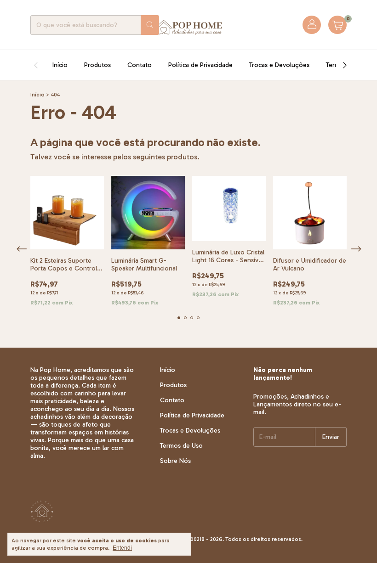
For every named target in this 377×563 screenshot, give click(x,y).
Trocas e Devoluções (279, 65)
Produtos (97, 65)
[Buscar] (150, 25)
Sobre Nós (175, 461)
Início (60, 65)
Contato (139, 65)
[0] (337, 25)
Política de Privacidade (200, 65)
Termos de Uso (181, 446)
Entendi (122, 548)
